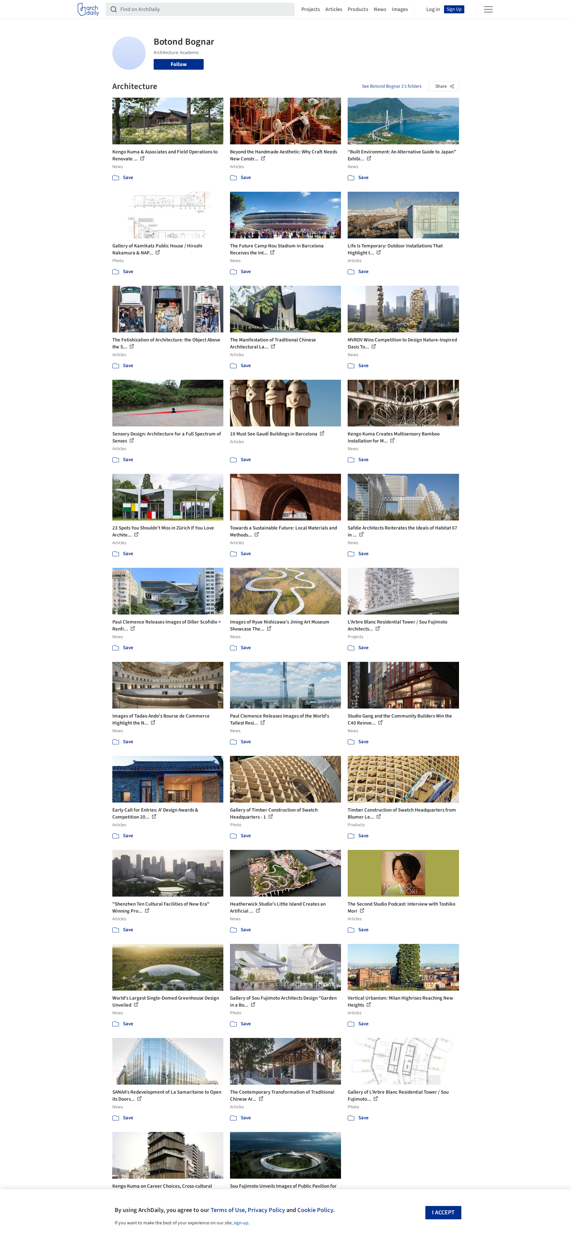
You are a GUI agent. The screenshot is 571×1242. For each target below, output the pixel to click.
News (380, 9)
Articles (333, 9)
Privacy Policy (266, 1210)
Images (400, 9)
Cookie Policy (315, 1210)
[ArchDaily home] (88, 9)
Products (358, 9)
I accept (443, 1212)
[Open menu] (488, 9)
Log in (433, 9)
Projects (310, 9)
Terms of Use (228, 1210)
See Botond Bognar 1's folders (392, 86)
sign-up (241, 1223)
